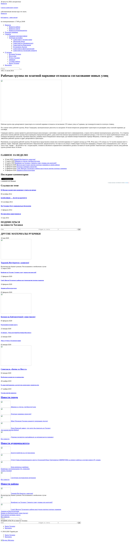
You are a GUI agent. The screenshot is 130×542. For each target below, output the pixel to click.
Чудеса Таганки (14, 58)
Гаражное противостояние (18, 36)
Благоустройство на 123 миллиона (23, 453)
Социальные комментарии (118, 182)
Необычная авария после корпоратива (12, 377)
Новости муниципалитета (18, 30)
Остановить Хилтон (20, 47)
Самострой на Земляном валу (23, 43)
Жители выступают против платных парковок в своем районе (38, 165)
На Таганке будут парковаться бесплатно (16, 206)
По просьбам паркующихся (11, 214)
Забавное (12, 59)
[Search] (21, 69)
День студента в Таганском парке (11, 340)
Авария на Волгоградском (26, 170)
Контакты (8, 65)
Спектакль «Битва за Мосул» (14, 369)
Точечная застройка (16, 38)
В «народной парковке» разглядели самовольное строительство (20, 385)
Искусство (12, 56)
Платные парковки (11, 32)
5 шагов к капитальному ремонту (9, 7)
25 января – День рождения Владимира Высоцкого (16, 332)
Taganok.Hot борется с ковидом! (24, 159)
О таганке (8, 52)
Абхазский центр (19, 41)
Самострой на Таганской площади (25, 50)
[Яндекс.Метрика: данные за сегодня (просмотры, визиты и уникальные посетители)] (7, 540)
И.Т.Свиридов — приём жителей (9, 17)
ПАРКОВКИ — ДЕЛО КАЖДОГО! (14, 198)
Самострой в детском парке (22, 39)
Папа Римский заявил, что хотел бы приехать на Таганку (31, 428)
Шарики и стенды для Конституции (27, 161)
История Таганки (15, 54)
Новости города (14, 28)
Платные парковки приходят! (27, 166)
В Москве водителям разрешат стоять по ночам (18, 190)
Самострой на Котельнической (23, 49)
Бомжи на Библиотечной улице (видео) (18, 317)
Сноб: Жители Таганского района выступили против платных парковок (42, 168)
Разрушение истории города (9, 324)
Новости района (14, 27)
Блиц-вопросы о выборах (20, 467)
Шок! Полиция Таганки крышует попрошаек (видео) (29, 421)
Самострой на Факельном (22, 45)
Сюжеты (8, 34)
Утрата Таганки (6, 470)
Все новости (5, 439)
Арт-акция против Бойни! (10, 430)
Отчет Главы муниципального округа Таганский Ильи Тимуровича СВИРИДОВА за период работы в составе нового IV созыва (56, 460)
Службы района (14, 61)
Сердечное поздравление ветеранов (23, 478)
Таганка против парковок (8, 393)
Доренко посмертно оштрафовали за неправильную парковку (32, 437)
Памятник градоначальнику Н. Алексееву (15, 469)
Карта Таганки (14, 63)
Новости (4, 3)
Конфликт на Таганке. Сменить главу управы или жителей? (36, 163)
